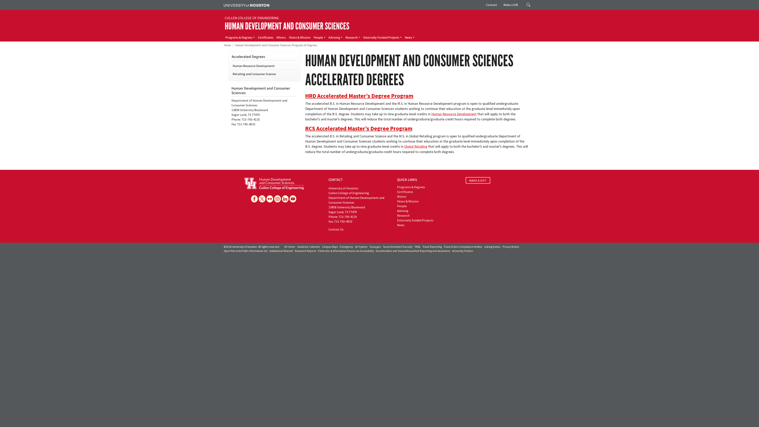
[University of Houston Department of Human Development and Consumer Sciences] (274, 183)
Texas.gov (375, 246)
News (408, 37)
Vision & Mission (300, 37)
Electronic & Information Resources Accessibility (346, 251)
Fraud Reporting (432, 246)
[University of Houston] (246, 5)
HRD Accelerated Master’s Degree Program (359, 95)
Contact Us (336, 229)
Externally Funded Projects (381, 37)
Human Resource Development (454, 114)
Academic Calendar (308, 246)
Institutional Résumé (281, 251)
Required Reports (305, 251)
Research (352, 37)
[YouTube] (293, 198)
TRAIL (417, 246)
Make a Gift (510, 5)
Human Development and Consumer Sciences (287, 26)
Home (227, 45)
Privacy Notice (511, 246)
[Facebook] (254, 198)
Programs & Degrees (238, 37)
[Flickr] (269, 198)
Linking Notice (492, 246)
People (318, 37)
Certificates (265, 37)
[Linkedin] (285, 198)
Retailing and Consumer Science (254, 74)
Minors (281, 37)
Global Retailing (415, 146)
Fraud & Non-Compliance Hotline (463, 246)
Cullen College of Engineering (252, 18)
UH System (361, 246)
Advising (334, 37)
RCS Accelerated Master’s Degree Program (358, 128)
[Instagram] (277, 198)
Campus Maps (330, 246)
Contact (491, 5)
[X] (262, 198)
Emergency (346, 246)
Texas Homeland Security (398, 246)
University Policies (462, 251)
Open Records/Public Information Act (245, 251)
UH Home (289, 246)
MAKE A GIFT (478, 180)
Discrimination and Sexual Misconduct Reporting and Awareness (413, 251)
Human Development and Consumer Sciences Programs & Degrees (276, 45)
